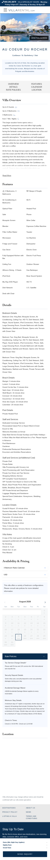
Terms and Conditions (31, 817)
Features (36, 84)
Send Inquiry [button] (25, 854)
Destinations (9, 808)
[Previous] (3, 27)
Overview (13, 84)
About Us (30, 808)
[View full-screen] (39, 38)
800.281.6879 (10, 2)
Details (13, 87)
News (28, 812)
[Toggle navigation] (5, 10)
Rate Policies (13, 90)
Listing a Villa (9, 816)
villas (4, 837)
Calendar (36, 87)
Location (37, 90)
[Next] (46, 27)
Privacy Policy (9, 812)
